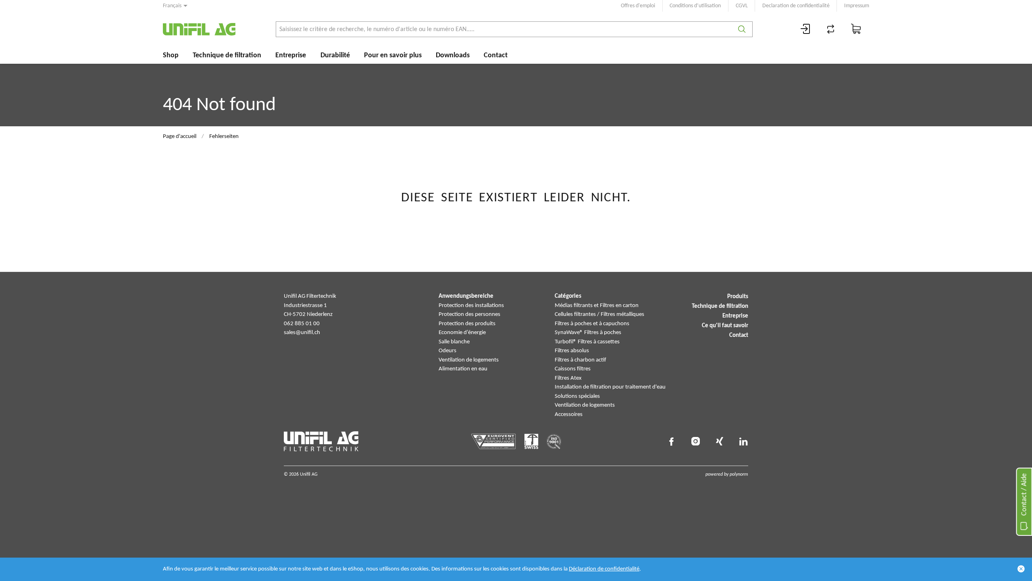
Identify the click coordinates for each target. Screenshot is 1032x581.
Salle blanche (454, 342)
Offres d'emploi (638, 6)
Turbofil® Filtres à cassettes (587, 342)
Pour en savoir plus (393, 55)
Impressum (856, 6)
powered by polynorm (726, 474)
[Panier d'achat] (856, 29)
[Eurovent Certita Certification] (493, 441)
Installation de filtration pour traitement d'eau (610, 387)
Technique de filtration (227, 55)
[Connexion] (805, 29)
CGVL (742, 6)
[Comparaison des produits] (830, 29)
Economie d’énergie (462, 333)
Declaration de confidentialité (796, 6)
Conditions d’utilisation (695, 6)
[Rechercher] (742, 29)
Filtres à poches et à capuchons (592, 324)
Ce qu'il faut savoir (725, 326)
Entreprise (290, 55)
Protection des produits (467, 324)
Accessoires (569, 415)
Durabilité (335, 55)
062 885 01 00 (302, 324)
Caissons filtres (573, 369)
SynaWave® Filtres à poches (588, 333)
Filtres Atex (568, 378)
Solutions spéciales (577, 396)
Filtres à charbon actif (580, 360)
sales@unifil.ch (302, 333)
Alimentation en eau (463, 369)
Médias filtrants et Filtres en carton (597, 306)
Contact (496, 55)
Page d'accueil (179, 137)
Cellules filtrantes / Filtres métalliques (599, 314)
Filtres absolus (572, 351)
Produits (737, 297)
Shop (171, 55)
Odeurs (447, 351)
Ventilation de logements (469, 360)
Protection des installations (471, 306)
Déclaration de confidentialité (604, 569)
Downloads (453, 55)
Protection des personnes (469, 314)
